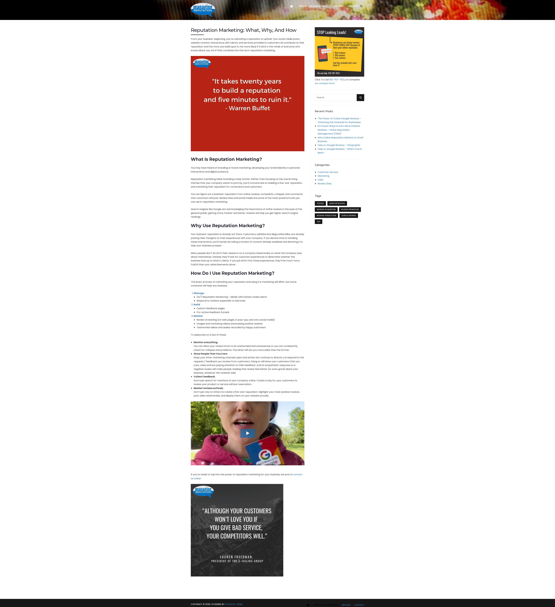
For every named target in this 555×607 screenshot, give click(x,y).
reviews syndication (326, 215)
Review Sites (325, 183)
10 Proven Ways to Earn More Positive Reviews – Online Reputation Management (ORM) (339, 129)
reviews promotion (350, 209)
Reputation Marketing (312, 6)
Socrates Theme (233, 604)
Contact (353, 6)
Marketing (323, 176)
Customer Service (328, 172)
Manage (199, 293)
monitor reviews (337, 203)
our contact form (325, 83)
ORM (320, 179)
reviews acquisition (326, 209)
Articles (338, 6)
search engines (349, 215)
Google (320, 203)
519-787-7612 (337, 79)
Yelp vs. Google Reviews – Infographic (339, 145)
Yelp (318, 221)
